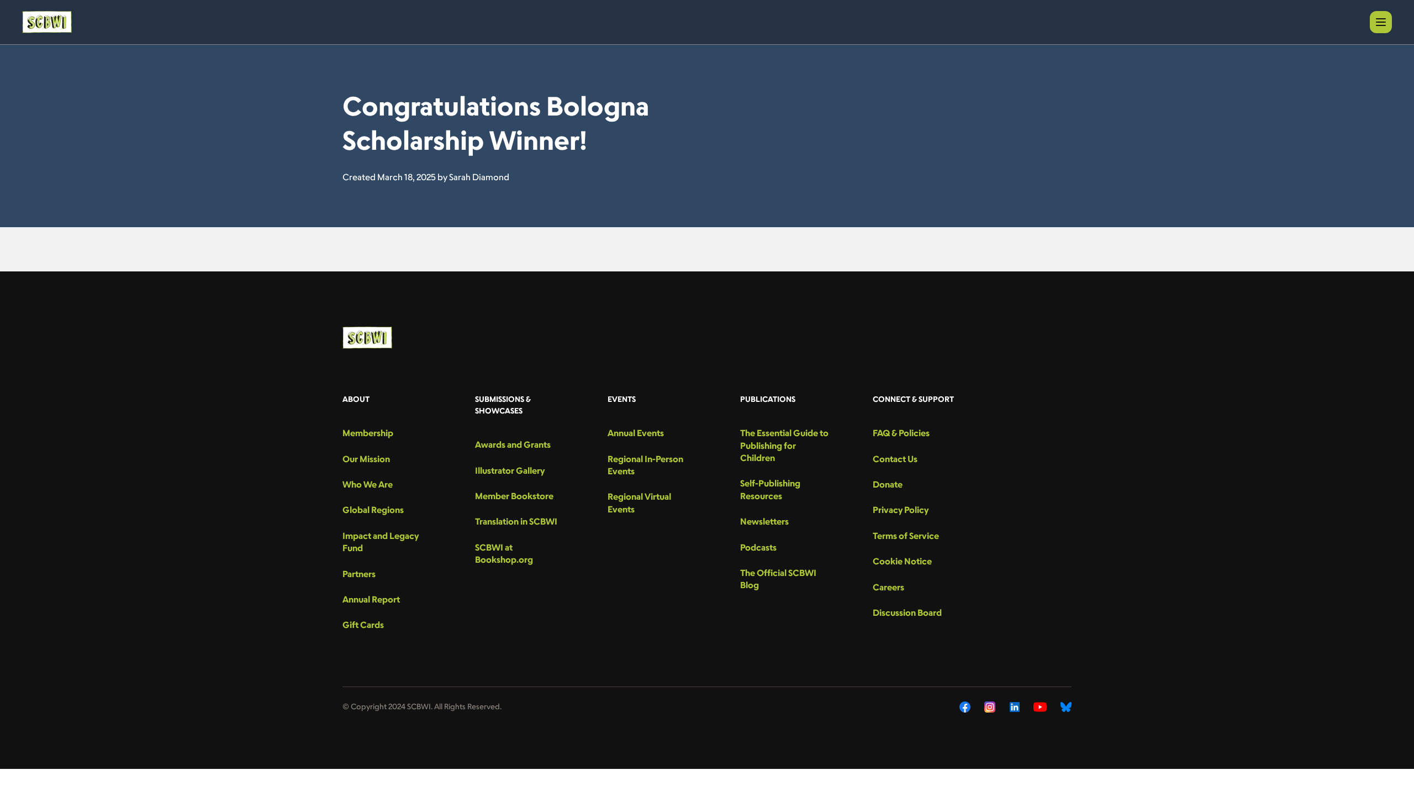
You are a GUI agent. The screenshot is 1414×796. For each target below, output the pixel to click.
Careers (888, 587)
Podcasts (758, 547)
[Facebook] (964, 707)
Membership (367, 432)
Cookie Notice (902, 561)
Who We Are (367, 484)
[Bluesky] (1066, 707)
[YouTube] (1040, 707)
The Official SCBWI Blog (778, 578)
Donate (888, 484)
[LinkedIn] (1015, 707)
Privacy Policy (900, 509)
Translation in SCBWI (516, 521)
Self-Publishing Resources (770, 489)
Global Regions (373, 509)
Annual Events (636, 432)
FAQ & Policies (901, 432)
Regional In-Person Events (645, 464)
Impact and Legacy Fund (380, 541)
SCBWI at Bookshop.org (504, 553)
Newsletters (764, 521)
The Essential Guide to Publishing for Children (784, 445)
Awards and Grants (513, 444)
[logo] (47, 22)
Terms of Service (906, 535)
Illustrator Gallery (510, 470)
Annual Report (371, 599)
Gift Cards (363, 624)
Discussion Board (907, 612)
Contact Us (895, 458)
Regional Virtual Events (639, 502)
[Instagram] (990, 707)
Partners (359, 573)
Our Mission (366, 458)
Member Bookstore (514, 495)
